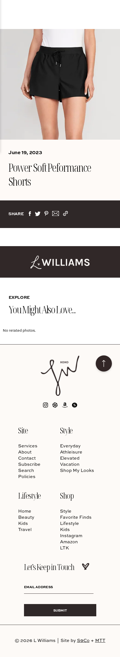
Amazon (69, 542)
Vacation (70, 464)
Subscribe (29, 464)
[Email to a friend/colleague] (55, 214)
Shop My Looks (77, 470)
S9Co (83, 640)
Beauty (26, 517)
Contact (27, 458)
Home (24, 511)
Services (27, 446)
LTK (64, 548)
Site (23, 430)
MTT (100, 640)
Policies (26, 476)
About (25, 452)
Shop (66, 495)
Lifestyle (29, 495)
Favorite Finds (76, 517)
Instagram (71, 535)
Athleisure (71, 452)
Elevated (70, 458)
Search (26, 470)
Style (66, 430)
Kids (23, 523)
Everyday (70, 446)
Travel (25, 529)
